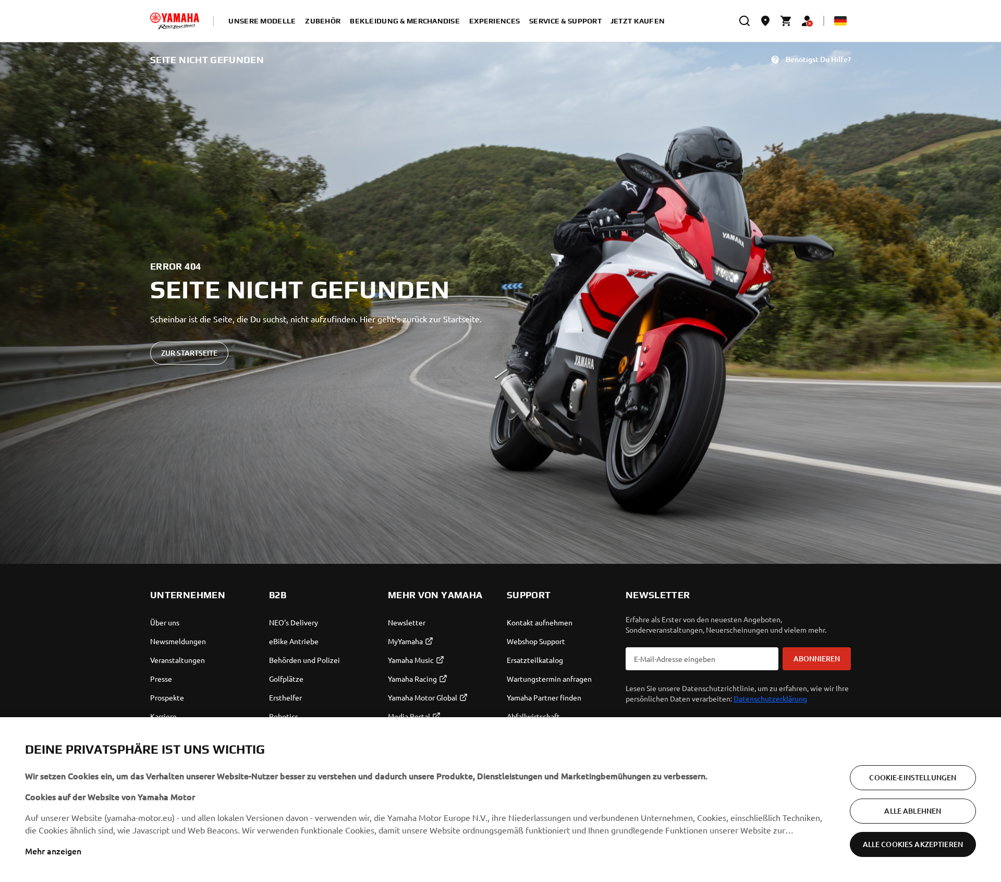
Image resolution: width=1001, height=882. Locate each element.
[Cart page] (786, 21)
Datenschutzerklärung (770, 698)
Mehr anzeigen (53, 850)
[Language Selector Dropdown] (840, 20)
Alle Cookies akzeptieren (913, 844)
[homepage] (174, 20)
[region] (500, 799)
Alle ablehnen (912, 811)
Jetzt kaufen (638, 21)
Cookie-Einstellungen (912, 777)
